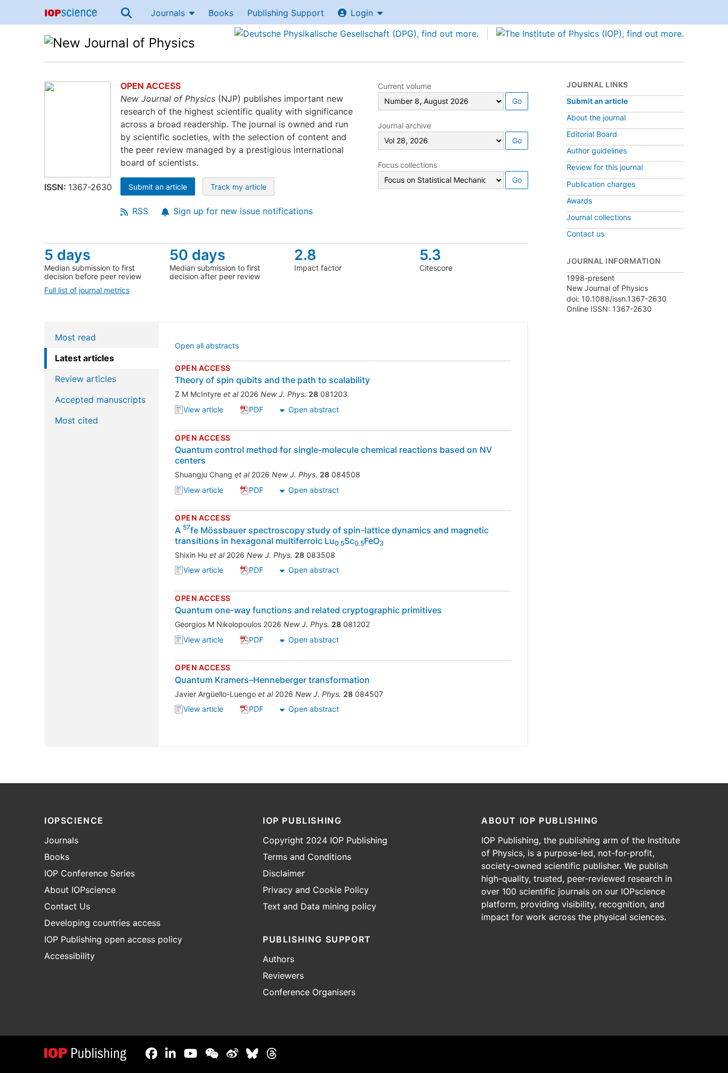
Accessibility (69, 955)
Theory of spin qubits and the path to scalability (272, 380)
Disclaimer (284, 873)
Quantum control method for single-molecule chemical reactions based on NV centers (333, 455)
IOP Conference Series (89, 873)
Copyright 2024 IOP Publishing (325, 840)
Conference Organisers (309, 992)
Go (517, 100)
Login (362, 12)
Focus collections (407, 164)
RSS (140, 211)
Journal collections (599, 217)
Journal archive (404, 125)
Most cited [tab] (76, 420)
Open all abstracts (207, 346)
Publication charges (601, 184)
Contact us (585, 233)
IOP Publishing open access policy (113, 939)
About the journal (596, 117)
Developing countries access (102, 922)
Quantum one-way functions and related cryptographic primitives (308, 610)
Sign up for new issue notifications (243, 211)
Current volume (404, 86)
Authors (278, 959)
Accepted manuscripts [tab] (100, 399)
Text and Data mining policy (319, 906)
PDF (256, 410)
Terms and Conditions (307, 856)
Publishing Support (285, 12)
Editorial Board (592, 134)
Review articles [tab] (85, 378)
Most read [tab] (75, 337)
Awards (579, 200)
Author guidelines (597, 150)
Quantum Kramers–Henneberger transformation (272, 679)
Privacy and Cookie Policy (316, 889)
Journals (168, 12)
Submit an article (161, 187)
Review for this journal (605, 167)
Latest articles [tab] (84, 358)
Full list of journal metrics (87, 290)
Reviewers (283, 975)
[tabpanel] (343, 534)
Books (220, 12)
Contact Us (67, 906)
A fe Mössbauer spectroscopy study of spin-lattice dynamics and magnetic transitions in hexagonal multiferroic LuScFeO (332, 535)
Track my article (242, 187)
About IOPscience (80, 889)
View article (203, 410)
